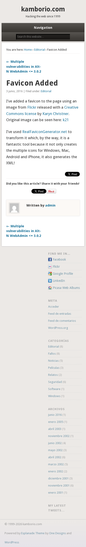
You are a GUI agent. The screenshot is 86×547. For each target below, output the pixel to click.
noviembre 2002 (58, 436)
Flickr (31, 107)
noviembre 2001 (58, 485)
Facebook (59, 259)
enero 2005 (55, 422)
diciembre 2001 (58, 478)
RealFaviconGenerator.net (44, 131)
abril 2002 (54, 457)
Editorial (39, 49)
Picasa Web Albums (66, 288)
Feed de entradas (59, 313)
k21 (66, 120)
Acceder (53, 306)
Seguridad (55, 382)
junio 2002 (55, 443)
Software (54, 389)
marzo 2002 (56, 464)
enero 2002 (55, 471)
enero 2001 (55, 492)
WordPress (12, 542)
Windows (54, 396)
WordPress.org (58, 328)
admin (50, 205)
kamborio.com (43, 9)
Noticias (53, 360)
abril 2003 (54, 429)
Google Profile (63, 273)
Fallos (52, 353)
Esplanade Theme (32, 533)
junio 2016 (55, 414)
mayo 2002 (55, 450)
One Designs (57, 533)
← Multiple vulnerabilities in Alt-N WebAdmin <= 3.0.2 (23, 66)
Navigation (43, 28)
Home (28, 49)
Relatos (53, 375)
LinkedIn (59, 281)
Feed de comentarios (62, 320)
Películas (53, 367)
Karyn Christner (55, 113)
